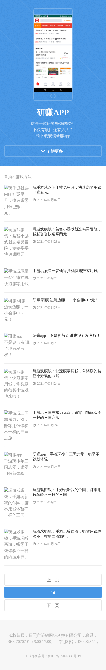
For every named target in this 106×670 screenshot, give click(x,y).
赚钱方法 (23, 177)
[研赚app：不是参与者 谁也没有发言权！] (17, 345)
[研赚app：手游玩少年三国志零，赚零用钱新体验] (17, 464)
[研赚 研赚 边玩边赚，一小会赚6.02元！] (17, 310)
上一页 (53, 580)
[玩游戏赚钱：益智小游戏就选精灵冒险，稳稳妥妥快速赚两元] (17, 242)
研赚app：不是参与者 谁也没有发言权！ (66, 335)
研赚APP (53, 112)
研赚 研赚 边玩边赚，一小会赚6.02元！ (66, 300)
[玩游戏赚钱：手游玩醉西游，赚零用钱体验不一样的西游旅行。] (17, 544)
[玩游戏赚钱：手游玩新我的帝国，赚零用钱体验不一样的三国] (17, 503)
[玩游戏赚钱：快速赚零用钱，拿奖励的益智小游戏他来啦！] (17, 384)
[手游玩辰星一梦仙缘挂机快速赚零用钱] (17, 277)
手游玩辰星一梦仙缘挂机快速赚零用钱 (65, 271)
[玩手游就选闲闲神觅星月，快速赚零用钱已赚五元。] (17, 200)
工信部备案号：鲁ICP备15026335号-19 (53, 656)
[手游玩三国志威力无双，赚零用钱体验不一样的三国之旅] (17, 425)
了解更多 (55, 151)
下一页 (53, 605)
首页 (8, 177)
